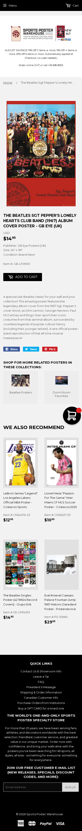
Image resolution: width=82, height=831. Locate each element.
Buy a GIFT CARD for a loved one (41, 708)
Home (7, 82)
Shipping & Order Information (41, 692)
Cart (75, 5)
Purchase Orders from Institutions (41, 703)
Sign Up (70, 787)
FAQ (41, 682)
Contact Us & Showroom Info (41, 671)
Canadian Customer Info (41, 697)
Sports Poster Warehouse (44, 814)
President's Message (41, 687)
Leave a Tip (41, 676)
